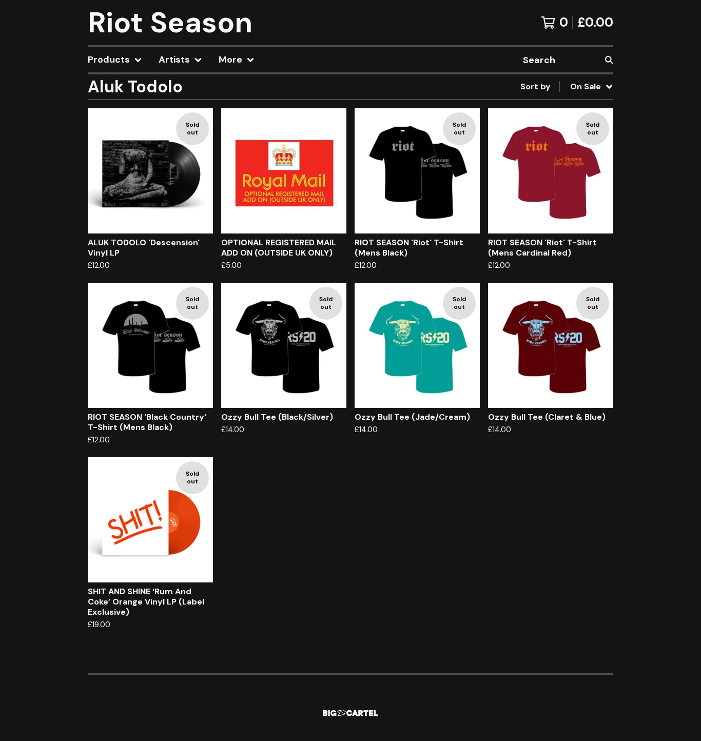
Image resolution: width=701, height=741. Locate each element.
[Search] (609, 59)
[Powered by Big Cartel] (350, 713)
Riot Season (170, 22)
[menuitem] (115, 59)
